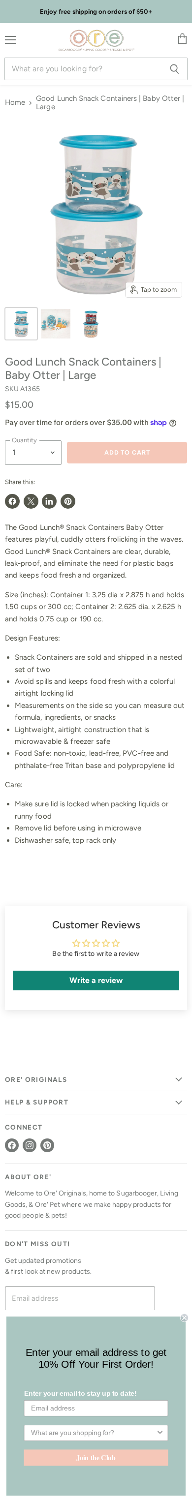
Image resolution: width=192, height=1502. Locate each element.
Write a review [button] (96, 980)
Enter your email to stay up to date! (80, 1393)
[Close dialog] (184, 1318)
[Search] (174, 69)
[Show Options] (160, 1433)
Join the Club (96, 1457)
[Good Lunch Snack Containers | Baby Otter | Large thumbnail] (21, 323)
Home (15, 102)
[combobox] (93, 1433)
